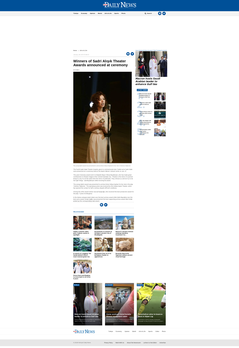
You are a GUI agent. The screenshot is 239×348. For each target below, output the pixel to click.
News (75, 50)
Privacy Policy (108, 342)
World (100, 13)
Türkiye (75, 13)
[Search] (145, 13)
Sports (116, 13)
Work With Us (119, 342)
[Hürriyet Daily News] (119, 5)
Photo (123, 13)
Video (157, 331)
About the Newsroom (134, 342)
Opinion (92, 13)
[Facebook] (159, 13)
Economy (84, 13)
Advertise (162, 342)
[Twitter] (164, 13)
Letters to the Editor (150, 342)
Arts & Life (108, 13)
